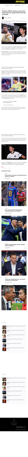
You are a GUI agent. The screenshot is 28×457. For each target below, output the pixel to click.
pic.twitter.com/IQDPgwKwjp (7, 102)
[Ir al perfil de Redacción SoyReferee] (3, 17)
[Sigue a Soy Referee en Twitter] (19, 427)
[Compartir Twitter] (23, 18)
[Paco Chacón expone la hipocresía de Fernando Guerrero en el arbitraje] (14, 228)
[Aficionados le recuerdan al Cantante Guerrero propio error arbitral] (14, 193)
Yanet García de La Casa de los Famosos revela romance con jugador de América (16, 335)
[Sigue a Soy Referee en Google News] (25, 427)
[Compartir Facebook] (21, 18)
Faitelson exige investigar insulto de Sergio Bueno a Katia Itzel (15, 245)
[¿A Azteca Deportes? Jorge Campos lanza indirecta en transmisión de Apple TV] (4, 332)
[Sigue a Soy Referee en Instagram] (20, 427)
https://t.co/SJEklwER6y (13, 101)
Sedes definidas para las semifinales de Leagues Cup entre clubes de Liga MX (16, 326)
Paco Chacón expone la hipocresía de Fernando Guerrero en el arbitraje (13, 210)
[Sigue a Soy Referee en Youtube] (21, 427)
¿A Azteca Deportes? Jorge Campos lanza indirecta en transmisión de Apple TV (15, 330)
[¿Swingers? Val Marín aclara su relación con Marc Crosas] (4, 345)
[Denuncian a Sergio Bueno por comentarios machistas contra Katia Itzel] (14, 297)
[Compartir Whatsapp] (25, 18)
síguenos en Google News (19, 164)
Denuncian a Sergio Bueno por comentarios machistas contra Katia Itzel (15, 279)
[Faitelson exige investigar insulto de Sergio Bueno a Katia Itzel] (14, 263)
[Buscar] (6, 5)
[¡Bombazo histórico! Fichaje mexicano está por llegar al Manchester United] (4, 349)
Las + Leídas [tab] (4, 322)
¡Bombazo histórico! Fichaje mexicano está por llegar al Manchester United (15, 348)
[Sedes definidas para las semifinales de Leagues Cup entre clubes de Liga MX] (4, 327)
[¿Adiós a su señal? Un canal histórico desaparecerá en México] (4, 340)
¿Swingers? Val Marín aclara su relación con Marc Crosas (14, 343)
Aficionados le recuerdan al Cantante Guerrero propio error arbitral (16, 175)
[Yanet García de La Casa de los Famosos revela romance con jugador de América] (4, 336)
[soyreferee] (20, 2)
